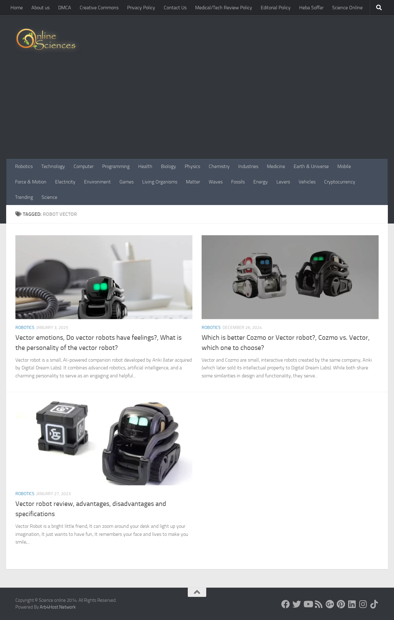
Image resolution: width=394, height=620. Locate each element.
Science (49, 197)
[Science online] (285, 604)
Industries (248, 166)
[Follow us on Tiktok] (374, 604)
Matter (193, 182)
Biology (168, 166)
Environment (97, 182)
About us (40, 7)
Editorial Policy (276, 7)
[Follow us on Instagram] (363, 604)
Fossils (238, 182)
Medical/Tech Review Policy (223, 7)
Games (126, 182)
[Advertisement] (197, 112)
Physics (192, 166)
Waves (216, 182)
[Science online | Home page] (48, 41)
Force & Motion (30, 182)
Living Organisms (159, 182)
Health (145, 166)
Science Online (347, 7)
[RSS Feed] (319, 604)
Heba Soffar (311, 7)
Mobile (344, 166)
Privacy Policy (141, 7)
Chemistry (219, 166)
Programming (116, 166)
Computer (84, 166)
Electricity (65, 182)
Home (16, 7)
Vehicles (307, 182)
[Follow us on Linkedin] (352, 604)
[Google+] (330, 604)
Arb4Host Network (58, 607)
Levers (283, 182)
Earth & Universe (311, 166)
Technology (53, 166)
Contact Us (175, 7)
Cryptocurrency (339, 182)
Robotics (24, 166)
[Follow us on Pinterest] (341, 604)
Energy (260, 182)
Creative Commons (99, 7)
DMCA (64, 7)
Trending (24, 197)
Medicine (276, 166)
